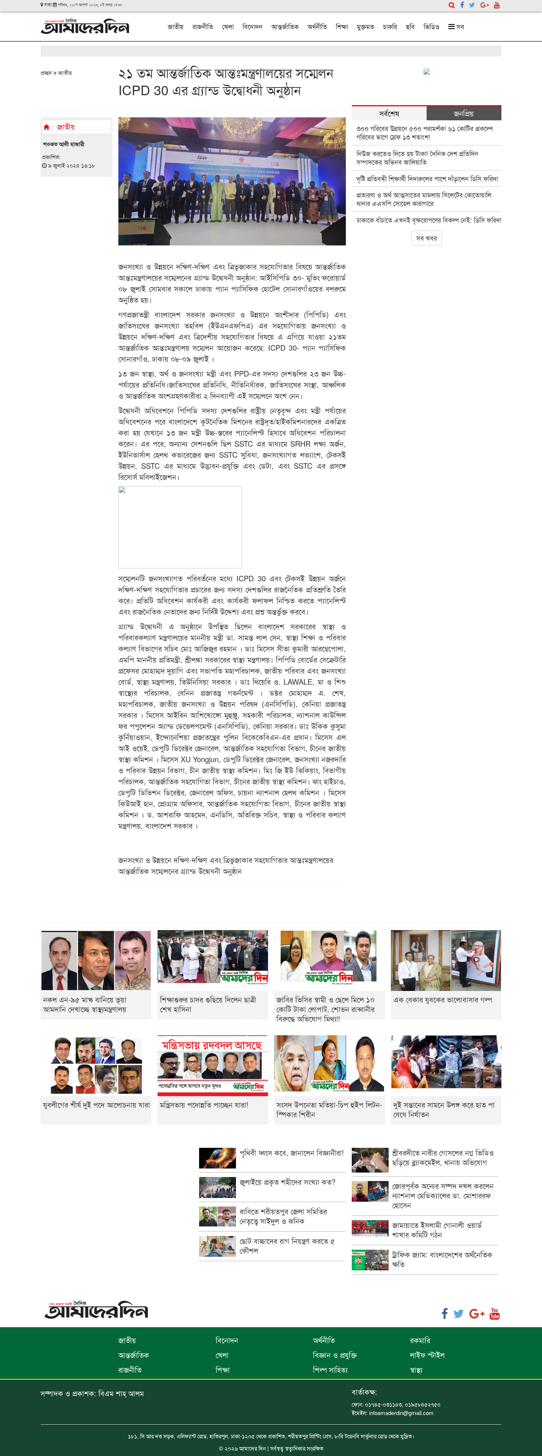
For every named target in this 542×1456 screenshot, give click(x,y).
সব (459, 26)
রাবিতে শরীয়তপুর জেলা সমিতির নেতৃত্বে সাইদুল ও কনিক (283, 1216)
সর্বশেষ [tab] (389, 113)
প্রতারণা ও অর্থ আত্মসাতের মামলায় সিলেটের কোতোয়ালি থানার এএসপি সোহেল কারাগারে (424, 199)
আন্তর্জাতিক (285, 26)
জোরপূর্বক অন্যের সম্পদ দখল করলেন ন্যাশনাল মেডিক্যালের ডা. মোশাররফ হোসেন (443, 1195)
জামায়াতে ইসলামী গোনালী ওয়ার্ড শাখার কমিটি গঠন (437, 1229)
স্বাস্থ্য (416, 1369)
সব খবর (426, 237)
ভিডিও (431, 26)
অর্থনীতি (317, 26)
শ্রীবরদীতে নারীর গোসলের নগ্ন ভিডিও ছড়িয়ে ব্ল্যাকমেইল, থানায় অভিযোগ (443, 1157)
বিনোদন (253, 26)
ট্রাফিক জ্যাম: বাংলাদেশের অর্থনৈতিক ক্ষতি (442, 1259)
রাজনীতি (202, 26)
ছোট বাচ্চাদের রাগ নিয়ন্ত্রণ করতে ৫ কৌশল (287, 1245)
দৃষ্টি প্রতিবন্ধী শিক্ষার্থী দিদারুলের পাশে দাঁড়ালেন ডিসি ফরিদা (427, 178)
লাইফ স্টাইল (427, 1354)
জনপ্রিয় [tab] (464, 113)
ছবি (410, 26)
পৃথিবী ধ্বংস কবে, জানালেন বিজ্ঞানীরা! (292, 1152)
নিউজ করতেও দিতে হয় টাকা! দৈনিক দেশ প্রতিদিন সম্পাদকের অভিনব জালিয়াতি (417, 157)
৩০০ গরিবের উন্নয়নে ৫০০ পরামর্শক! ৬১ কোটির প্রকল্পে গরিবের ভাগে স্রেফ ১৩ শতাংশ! (425, 132)
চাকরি (390, 26)
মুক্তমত (365, 26)
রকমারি (420, 1340)
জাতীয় (176, 26)
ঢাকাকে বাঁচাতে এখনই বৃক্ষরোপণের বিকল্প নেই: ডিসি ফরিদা (429, 219)
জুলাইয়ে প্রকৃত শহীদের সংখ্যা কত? (288, 1181)
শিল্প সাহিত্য (330, 1369)
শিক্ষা (342, 26)
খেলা (228, 26)
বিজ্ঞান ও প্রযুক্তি (335, 1354)
